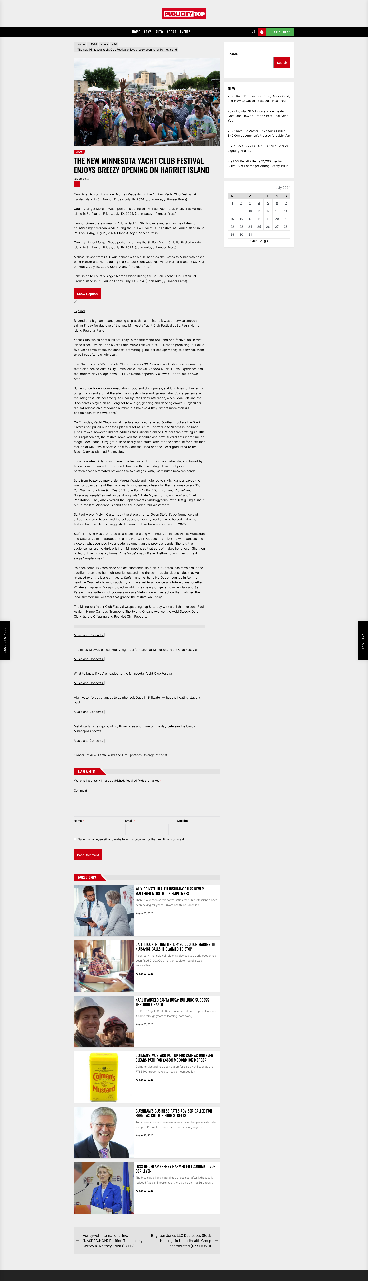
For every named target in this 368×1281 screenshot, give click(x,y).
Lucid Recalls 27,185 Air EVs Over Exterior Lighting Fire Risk (258, 148)
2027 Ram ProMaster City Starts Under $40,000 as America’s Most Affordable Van (259, 133)
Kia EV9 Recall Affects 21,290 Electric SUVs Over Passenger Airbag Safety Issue (258, 163)
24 (250, 227)
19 (268, 219)
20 (277, 219)
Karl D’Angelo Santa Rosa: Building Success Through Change (172, 1002)
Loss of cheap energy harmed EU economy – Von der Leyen (176, 1168)
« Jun (253, 241)
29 (232, 234)
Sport (171, 32)
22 (232, 227)
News (148, 32)
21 (286, 219)
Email (130, 821)
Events (185, 32)
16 (241, 219)
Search (233, 54)
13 (276, 211)
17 (250, 219)
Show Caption (87, 294)
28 (286, 227)
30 (241, 234)
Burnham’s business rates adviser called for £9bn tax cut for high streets (174, 1113)
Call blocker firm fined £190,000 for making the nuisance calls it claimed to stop (176, 946)
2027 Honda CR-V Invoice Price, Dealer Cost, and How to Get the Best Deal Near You (258, 115)
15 (232, 219)
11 (259, 211)
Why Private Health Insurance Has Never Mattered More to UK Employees (170, 891)
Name (79, 821)
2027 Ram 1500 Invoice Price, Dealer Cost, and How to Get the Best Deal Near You (259, 98)
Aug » (264, 241)
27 (277, 227)
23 (241, 227)
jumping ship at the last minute (137, 321)
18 (259, 219)
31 (250, 234)
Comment (82, 790)
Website (182, 821)
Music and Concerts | (89, 635)
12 (268, 211)
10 (250, 211)
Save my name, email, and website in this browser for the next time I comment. (131, 839)
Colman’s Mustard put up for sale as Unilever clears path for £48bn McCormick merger (174, 1057)
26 (268, 227)
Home (136, 32)
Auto (159, 32)
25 (259, 227)
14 (286, 211)
